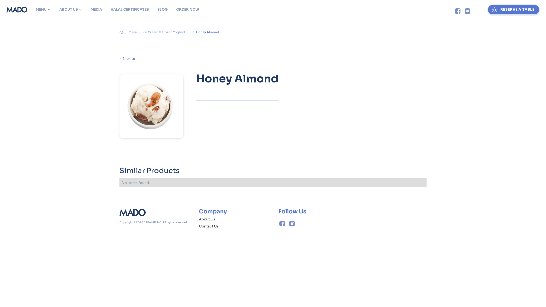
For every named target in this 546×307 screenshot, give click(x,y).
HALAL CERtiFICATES (130, 9)
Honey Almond (207, 32)
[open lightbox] (151, 103)
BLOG (162, 9)
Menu (133, 32)
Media (96, 9)
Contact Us (209, 226)
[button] (43, 10)
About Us (207, 219)
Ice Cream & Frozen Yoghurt (163, 32)
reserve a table (517, 9)
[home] (16, 9)
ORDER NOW (187, 9)
